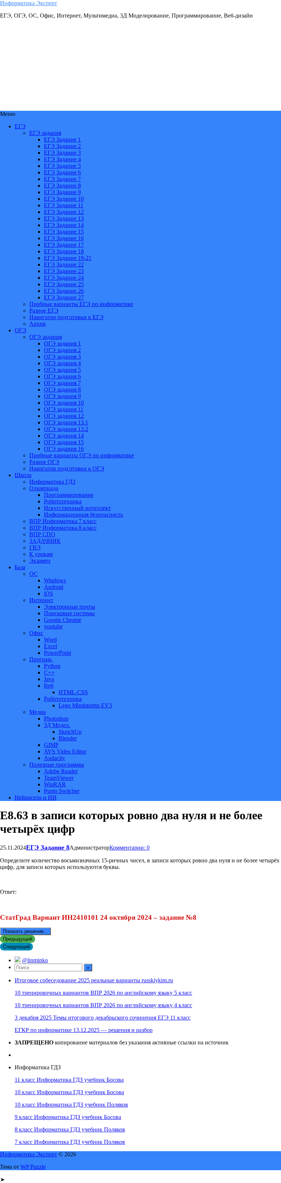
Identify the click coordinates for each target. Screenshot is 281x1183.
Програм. (41, 659)
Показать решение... (25, 931)
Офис (36, 633)
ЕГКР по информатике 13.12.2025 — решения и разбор (84, 1030)
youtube (53, 626)
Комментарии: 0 (129, 847)
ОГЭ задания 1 (62, 343)
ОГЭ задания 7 (62, 383)
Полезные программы (56, 764)
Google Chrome (62, 620)
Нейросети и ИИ (36, 797)
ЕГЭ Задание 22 (64, 264)
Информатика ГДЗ (52, 482)
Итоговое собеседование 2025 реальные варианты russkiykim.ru (94, 980)
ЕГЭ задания (45, 133)
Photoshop (56, 718)
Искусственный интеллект (77, 508)
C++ (49, 672)
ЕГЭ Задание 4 (62, 159)
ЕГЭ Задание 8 (62, 185)
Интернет (41, 600)
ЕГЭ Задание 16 (64, 238)
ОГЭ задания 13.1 (66, 422)
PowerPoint (57, 653)
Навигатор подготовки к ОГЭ (66, 468)
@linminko (35, 960)
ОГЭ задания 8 (62, 389)
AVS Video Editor (65, 751)
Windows (55, 580)
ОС (33, 574)
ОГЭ (20, 330)
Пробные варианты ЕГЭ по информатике (81, 304)
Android (53, 587)
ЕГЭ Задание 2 (62, 146)
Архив (37, 324)
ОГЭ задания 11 (63, 409)
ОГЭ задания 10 (64, 403)
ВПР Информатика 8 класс (63, 528)
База (20, 567)
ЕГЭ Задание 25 (64, 284)
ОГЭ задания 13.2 (66, 429)
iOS (48, 593)
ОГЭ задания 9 (62, 396)
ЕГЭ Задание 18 (64, 251)
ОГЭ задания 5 (62, 370)
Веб (48, 686)
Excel (50, 646)
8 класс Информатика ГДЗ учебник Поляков (70, 1129)
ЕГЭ (20, 126)
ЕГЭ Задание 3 (62, 153)
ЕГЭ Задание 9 (62, 192)
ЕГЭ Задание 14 (64, 225)
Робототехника (63, 501)
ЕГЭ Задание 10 (64, 199)
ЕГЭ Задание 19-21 (67, 258)
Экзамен (39, 561)
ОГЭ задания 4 (62, 363)
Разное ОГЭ (44, 462)
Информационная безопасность (83, 514)
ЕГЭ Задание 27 (64, 297)
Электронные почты (69, 607)
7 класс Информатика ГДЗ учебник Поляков (70, 1142)
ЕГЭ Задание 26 (64, 291)
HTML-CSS (73, 692)
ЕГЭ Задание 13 (64, 218)
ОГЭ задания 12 (64, 416)
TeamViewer (59, 778)
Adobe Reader (61, 771)
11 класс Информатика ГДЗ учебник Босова (69, 1080)
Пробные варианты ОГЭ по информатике (81, 455)
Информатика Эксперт (28, 3)
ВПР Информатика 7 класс (63, 521)
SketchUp (70, 732)
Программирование (68, 495)
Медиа (37, 712)
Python (52, 666)
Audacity (54, 758)
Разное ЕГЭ (44, 310)
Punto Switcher (61, 791)
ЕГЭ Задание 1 (62, 139)
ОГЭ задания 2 (62, 350)
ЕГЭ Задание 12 (64, 212)
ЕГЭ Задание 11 (63, 205)
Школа (23, 475)
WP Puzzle (33, 1167)
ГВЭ (35, 547)
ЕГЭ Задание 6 (62, 172)
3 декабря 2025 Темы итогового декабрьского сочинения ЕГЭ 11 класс (103, 1017)
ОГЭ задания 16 (64, 449)
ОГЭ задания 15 (64, 442)
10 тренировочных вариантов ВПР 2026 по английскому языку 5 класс (103, 993)
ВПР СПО (42, 534)
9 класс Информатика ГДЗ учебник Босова (68, 1117)
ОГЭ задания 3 (62, 357)
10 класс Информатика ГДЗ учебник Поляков (71, 1104)
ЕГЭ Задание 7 (62, 179)
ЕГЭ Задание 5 (62, 166)
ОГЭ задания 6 (62, 376)
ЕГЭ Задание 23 (64, 271)
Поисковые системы (69, 613)
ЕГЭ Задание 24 (64, 278)
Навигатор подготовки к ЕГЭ (66, 317)
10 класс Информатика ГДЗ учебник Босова (69, 1092)
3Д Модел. (57, 725)
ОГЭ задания (45, 337)
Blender (68, 738)
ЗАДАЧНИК (45, 541)
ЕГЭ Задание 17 (64, 245)
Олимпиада (43, 488)
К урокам (41, 554)
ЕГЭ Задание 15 (64, 231)
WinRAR (55, 784)
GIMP (51, 745)
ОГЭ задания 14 (64, 435)
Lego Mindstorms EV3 (85, 705)
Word (50, 639)
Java (49, 679)
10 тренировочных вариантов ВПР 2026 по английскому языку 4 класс (103, 1005)
